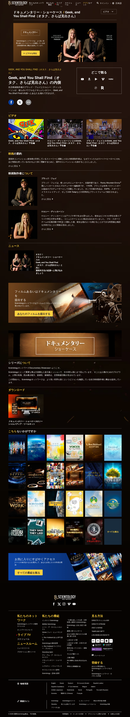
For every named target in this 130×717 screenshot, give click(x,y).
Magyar (84, 686)
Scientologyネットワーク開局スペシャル (27, 625)
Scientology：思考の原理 (50, 673)
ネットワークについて (24, 630)
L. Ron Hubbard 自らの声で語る (52, 638)
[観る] (113, 448)
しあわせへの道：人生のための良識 (77, 644)
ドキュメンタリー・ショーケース (38, 12)
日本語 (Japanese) (57, 690)
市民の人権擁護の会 (74, 666)
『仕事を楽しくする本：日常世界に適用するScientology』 (77, 621)
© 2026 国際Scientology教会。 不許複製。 (23, 714)
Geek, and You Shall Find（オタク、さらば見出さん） (46, 14)
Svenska (54, 693)
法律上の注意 (115, 714)
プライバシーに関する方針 (97, 714)
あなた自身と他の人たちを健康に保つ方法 (77, 635)
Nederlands (70, 690)
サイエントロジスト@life (50, 670)
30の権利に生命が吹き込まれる (77, 661)
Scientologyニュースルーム (87, 704)
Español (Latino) (98, 683)
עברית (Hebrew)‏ (73, 686)
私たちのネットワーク (36, 4)
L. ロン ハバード (84, 701)
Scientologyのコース (68, 701)
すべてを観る (113, 531)
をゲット (87, 4)
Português (89, 690)
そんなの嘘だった (73, 654)
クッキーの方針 (78, 714)
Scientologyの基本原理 (50, 643)
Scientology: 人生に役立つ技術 (76, 626)
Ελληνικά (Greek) (83, 683)
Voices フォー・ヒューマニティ (52, 633)
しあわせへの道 (72, 640)
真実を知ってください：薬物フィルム (77, 649)
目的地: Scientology (49, 624)
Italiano (93, 686)
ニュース (78, 4)
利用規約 (65, 714)
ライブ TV (59, 4)
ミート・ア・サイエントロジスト (52, 628)
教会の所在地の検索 (100, 701)
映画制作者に (20, 173)
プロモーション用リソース (26, 652)
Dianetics (54, 704)
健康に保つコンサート (74, 631)
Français (79, 693)
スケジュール (68, 4)
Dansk (62, 683)
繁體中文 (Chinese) (67, 693)
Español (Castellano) (57, 686)
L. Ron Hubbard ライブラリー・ (51, 647)
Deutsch (70, 683)
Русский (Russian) (102, 690)
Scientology (54, 701)
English (53, 683)
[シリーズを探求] (17, 448)
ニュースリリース (23, 648)
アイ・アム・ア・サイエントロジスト (52, 656)
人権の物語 (71, 657)
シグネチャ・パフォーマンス (52, 666)
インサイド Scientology (50, 620)
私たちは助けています (68, 704)
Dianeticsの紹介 (47, 652)
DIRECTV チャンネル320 (100, 620)
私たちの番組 (50, 4)
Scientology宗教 (105, 704)
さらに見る (46, 199)
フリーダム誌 (55, 707)
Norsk (80, 690)
